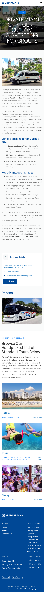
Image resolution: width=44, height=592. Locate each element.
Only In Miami (33, 539)
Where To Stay (35, 564)
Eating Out (34, 567)
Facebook (6, 577)
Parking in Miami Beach (12, 564)
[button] (41, 3)
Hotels (6, 412)
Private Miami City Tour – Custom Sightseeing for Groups (18, 266)
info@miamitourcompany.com (19, 276)
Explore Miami (33, 528)
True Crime (32, 542)
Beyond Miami (33, 551)
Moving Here (32, 530)
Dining (6, 495)
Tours (5, 453)
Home (4, 528)
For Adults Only (33, 548)
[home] (11, 3)
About (4, 530)
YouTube (16, 577)
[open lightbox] (22, 311)
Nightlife (30, 533)
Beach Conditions (10, 561)
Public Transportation (11, 568)
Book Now (10, 281)
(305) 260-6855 (13, 271)
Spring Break (32, 536)
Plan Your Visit (35, 560)
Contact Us (7, 533)
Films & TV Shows (34, 545)
